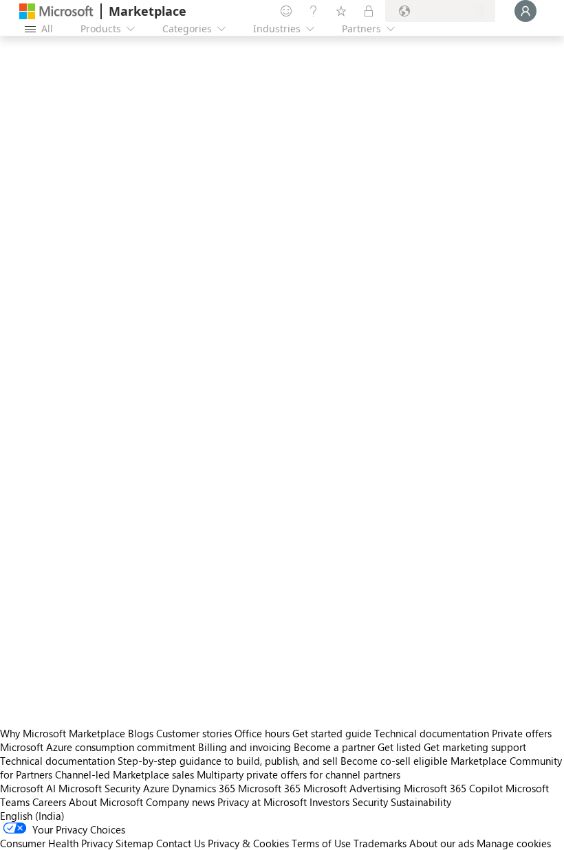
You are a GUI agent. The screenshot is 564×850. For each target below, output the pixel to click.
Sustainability (421, 802)
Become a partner (334, 747)
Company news (180, 802)
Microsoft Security (99, 788)
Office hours (262, 733)
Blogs (140, 733)
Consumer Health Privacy (56, 843)
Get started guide (331, 733)
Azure (156, 788)
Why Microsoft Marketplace (62, 733)
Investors (329, 802)
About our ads (441, 843)
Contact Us (180, 843)
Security (370, 802)
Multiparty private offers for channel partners (298, 774)
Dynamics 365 (203, 788)
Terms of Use (321, 843)
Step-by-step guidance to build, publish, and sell (228, 761)
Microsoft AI (28, 788)
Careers (49, 802)
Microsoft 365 (269, 788)
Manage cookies (514, 843)
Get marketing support (475, 747)
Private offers (522, 733)
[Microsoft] (56, 11)
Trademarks (380, 843)
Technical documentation (431, 733)
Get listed (399, 747)
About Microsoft (106, 802)
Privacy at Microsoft (262, 802)
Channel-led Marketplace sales (124, 774)
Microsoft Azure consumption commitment (99, 747)
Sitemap (134, 843)
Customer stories (194, 733)
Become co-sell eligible (394, 761)
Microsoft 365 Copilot (453, 788)
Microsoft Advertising (352, 788)
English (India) (32, 816)
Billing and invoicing (244, 747)
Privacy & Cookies (248, 843)
